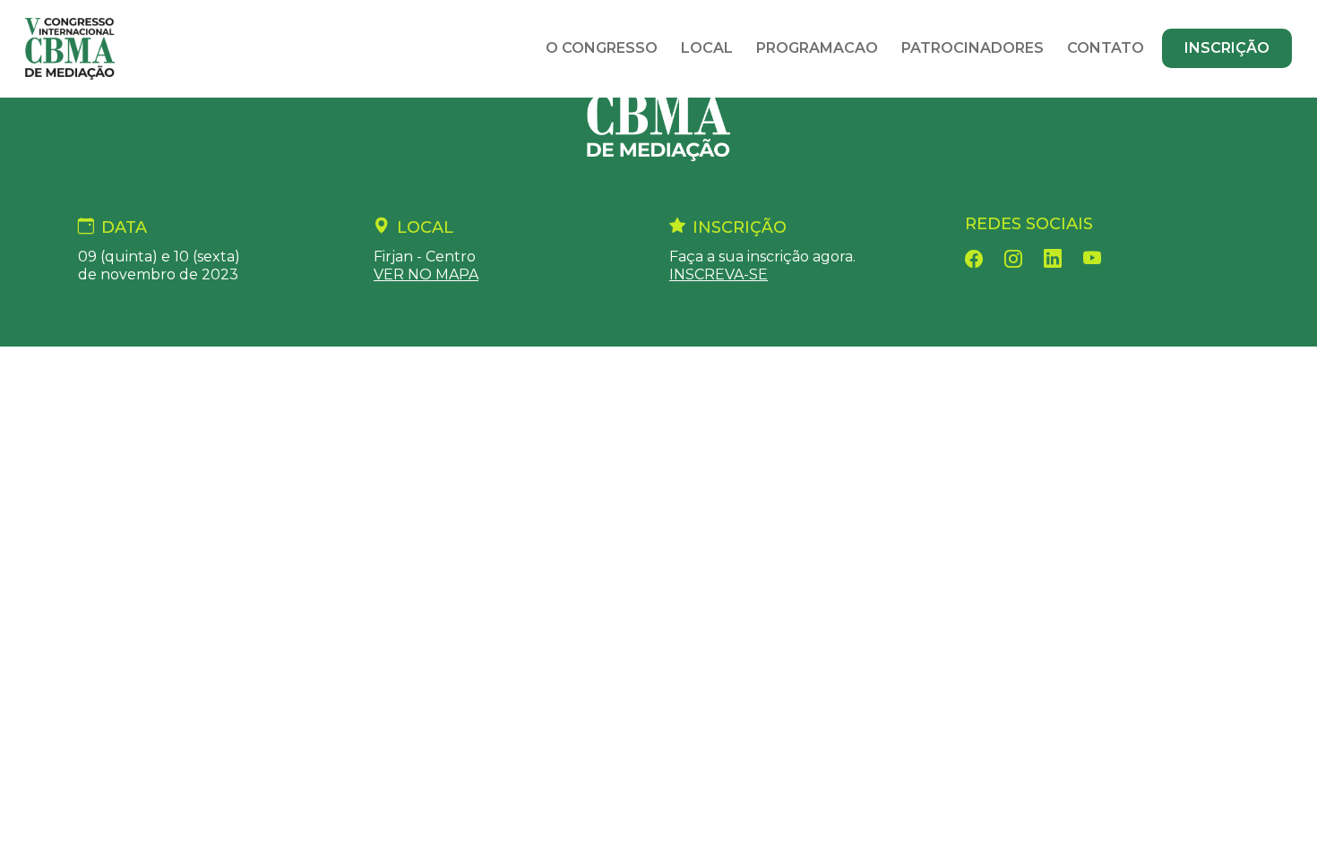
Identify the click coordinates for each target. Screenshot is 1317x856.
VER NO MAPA (426, 274)
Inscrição (1227, 47)
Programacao (817, 47)
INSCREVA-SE (718, 274)
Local (707, 47)
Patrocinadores (972, 47)
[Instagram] (1013, 257)
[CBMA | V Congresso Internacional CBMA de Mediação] (658, 112)
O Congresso (602, 47)
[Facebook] (974, 257)
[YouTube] (1092, 257)
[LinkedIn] (1053, 257)
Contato (1105, 47)
